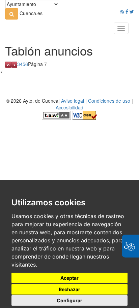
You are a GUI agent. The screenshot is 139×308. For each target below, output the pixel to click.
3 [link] (18, 64)
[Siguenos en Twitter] (132, 11)
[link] (11, 14)
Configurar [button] (69, 300)
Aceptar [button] (69, 278)
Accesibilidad (69, 107)
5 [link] (24, 64)
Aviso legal (72, 100)
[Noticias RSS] (122, 11)
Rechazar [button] (69, 289)
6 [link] (26, 64)
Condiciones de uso (109, 100)
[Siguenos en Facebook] (127, 11)
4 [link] (21, 64)
